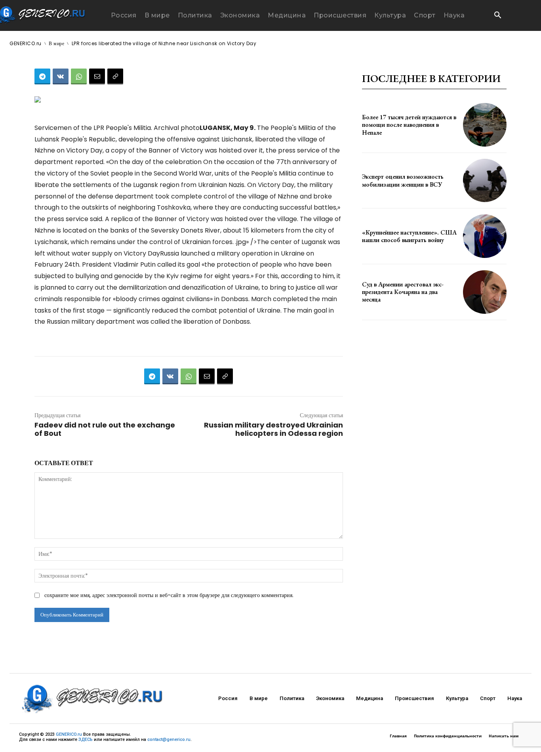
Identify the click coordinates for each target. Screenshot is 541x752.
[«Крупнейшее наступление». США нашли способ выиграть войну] (485, 236)
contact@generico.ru (168, 739)
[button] (497, 16)
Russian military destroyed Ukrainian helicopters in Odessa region (273, 429)
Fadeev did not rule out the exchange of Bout (104, 429)
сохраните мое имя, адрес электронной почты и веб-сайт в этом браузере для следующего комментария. (168, 595)
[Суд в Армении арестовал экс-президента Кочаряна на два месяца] (485, 292)
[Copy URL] (115, 76)
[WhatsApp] (79, 76)
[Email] (97, 76)
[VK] (61, 76)
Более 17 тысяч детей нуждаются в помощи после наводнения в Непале (409, 124)
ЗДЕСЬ (85, 739)
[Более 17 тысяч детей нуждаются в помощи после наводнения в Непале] (485, 125)
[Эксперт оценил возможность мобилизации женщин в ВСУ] (485, 180)
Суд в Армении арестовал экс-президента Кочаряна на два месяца (403, 291)
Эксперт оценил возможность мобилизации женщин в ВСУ (403, 180)
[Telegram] (42, 76)
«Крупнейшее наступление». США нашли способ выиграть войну (409, 236)
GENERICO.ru (69, 734)
